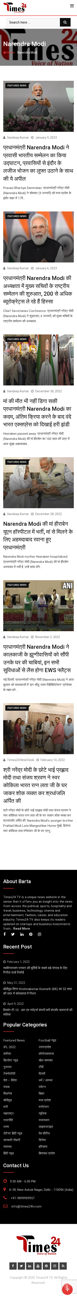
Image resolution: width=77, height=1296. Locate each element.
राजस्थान (44, 1120)
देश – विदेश (10, 1080)
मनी (5, 1107)
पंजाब (6, 1087)
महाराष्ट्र (8, 1113)
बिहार (41, 1093)
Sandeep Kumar (18, 137)
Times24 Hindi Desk (20, 760)
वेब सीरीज (44, 1133)
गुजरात (7, 1067)
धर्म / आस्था (45, 1080)
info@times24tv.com (26, 1206)
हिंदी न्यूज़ (8, 1153)
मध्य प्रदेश (45, 1100)
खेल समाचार (46, 1060)
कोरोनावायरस (46, 1054)
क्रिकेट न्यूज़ (10, 1060)
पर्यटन (42, 1087)
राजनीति (8, 1120)
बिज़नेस (7, 1093)
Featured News (14, 1040)
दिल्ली (42, 1074)
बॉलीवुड (7, 1100)
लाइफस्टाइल (46, 1127)
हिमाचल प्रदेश (47, 1153)
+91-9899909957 (22, 1198)
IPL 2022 (9, 1047)
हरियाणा (43, 1147)
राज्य (6, 1127)
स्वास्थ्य (7, 1147)
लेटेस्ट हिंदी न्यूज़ (12, 1133)
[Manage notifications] (67, 1286)
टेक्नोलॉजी (9, 1074)
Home (10, 52)
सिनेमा (42, 1140)
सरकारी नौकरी (11, 1140)
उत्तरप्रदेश (45, 1047)
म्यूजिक (43, 1113)
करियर (7, 1054)
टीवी (41, 1067)
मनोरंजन (44, 1107)
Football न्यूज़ (47, 1040)
